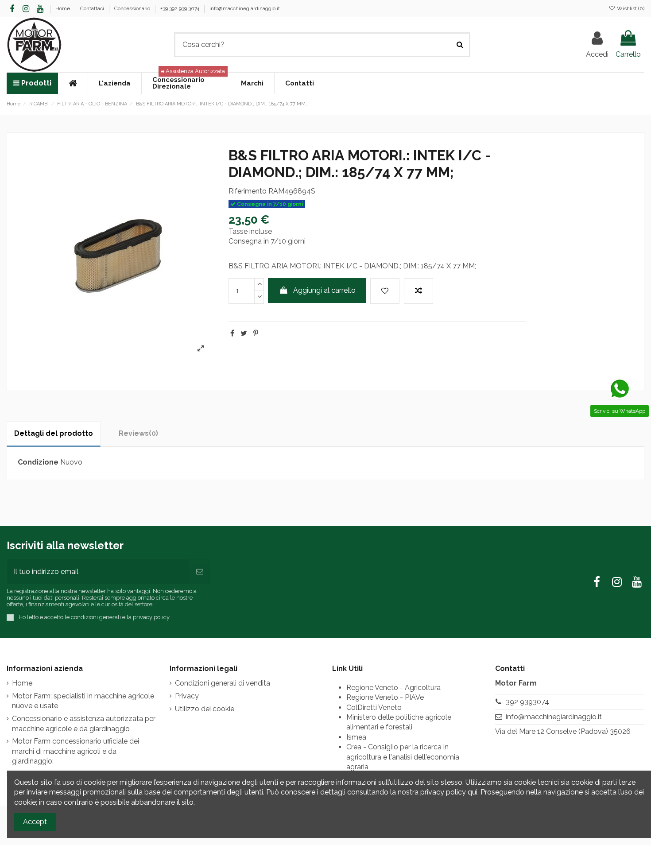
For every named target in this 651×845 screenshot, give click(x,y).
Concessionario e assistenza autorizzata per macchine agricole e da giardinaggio (83, 723)
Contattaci (92, 8)
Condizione (38, 462)
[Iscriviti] (199, 571)
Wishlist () (630, 8)
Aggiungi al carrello (324, 290)
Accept (35, 822)
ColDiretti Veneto (374, 707)
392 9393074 (527, 702)
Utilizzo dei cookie (204, 709)
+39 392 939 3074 (180, 8)
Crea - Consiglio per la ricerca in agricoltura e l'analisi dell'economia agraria (402, 757)
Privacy (187, 696)
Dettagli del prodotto (53, 433)
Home (63, 8)
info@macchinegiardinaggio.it (244, 8)
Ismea (356, 737)
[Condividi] (232, 333)
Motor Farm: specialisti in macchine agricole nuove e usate (83, 701)
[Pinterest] (255, 333)
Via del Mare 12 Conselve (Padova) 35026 (563, 731)
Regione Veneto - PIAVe (385, 697)
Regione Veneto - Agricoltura (393, 687)
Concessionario (132, 8)
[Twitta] (243, 333)
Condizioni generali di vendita (222, 683)
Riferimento (248, 191)
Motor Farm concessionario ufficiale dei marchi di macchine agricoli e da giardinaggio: (75, 751)
